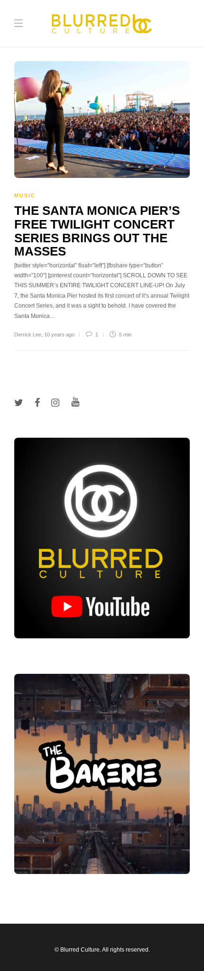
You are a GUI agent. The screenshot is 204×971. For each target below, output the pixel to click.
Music (25, 195)
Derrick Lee (27, 334)
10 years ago (59, 334)
